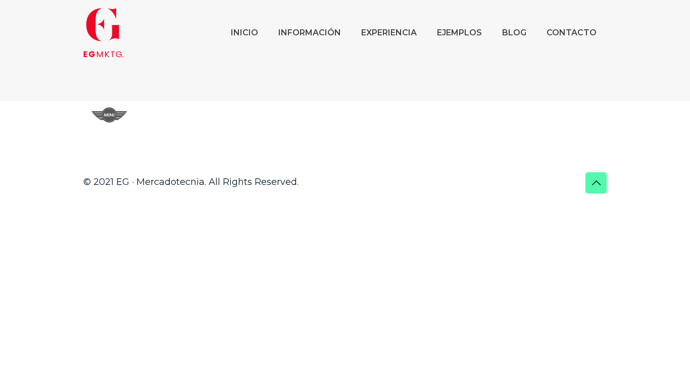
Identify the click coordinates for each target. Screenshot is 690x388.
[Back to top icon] (596, 182)
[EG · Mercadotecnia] (103, 33)
